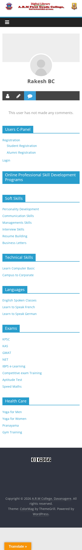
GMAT (6, 353)
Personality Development (20, 209)
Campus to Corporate (18, 275)
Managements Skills (17, 222)
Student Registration (22, 146)
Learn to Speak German (19, 314)
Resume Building (14, 236)
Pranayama (10, 425)
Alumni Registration (21, 152)
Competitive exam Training (22, 373)
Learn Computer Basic (18, 268)
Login (6, 160)
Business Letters (14, 243)
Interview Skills (13, 229)
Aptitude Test (12, 380)
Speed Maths (12, 386)
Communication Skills (18, 216)
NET (5, 359)
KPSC (6, 339)
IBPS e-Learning (13, 366)
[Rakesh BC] (41, 65)
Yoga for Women (14, 419)
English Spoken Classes (19, 300)
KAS (5, 346)
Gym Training (12, 432)
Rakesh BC (41, 81)
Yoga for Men (12, 412)
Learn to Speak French (18, 307)
